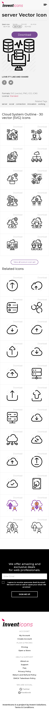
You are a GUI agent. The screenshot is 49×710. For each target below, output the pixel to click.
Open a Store (24, 650)
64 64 (33, 24)
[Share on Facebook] (4, 82)
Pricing (24, 647)
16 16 (15, 24)
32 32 (24, 24)
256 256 (17, 27)
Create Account (24, 639)
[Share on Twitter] (10, 82)
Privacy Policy (24, 671)
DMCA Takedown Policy (24, 678)
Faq (24, 668)
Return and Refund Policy (24, 675)
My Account (24, 635)
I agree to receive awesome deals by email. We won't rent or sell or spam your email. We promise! (26, 584)
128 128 (6, 27)
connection (21, 104)
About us (24, 661)
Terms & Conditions (24, 707)
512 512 (28, 27)
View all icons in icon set (24, 262)
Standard (14, 96)
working (41, 104)
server (4, 104)
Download (17, 127)
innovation (31, 104)
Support (24, 664)
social (11, 104)
